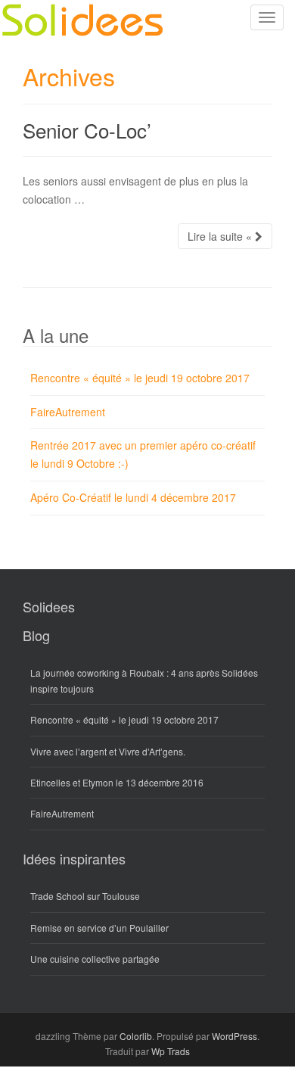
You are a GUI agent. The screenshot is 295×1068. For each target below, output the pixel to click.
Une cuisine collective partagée (95, 958)
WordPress (234, 1035)
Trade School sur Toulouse (85, 895)
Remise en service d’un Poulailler (99, 927)
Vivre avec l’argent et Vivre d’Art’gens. (107, 751)
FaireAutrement (67, 411)
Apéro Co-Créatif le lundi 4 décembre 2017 (133, 497)
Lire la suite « (221, 236)
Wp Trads (170, 1051)
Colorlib (136, 1035)
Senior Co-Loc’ (87, 130)
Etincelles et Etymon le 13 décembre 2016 (116, 782)
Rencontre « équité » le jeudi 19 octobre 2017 (140, 377)
